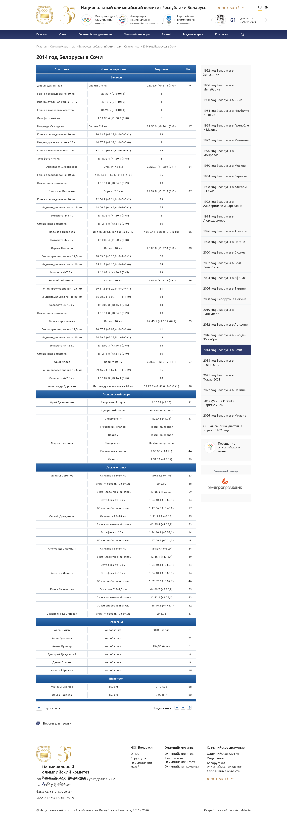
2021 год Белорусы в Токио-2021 (218, 377)
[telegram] (224, 7)
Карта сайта (56, 783)
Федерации (215, 758)
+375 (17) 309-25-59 (60, 798)
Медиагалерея (193, 34)
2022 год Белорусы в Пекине (224, 390)
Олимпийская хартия (223, 754)
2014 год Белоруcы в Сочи (222, 350)
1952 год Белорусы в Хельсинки (218, 72)
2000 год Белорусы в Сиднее (224, 252)
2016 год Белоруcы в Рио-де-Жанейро (224, 337)
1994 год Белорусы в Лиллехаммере (218, 218)
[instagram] (219, 7)
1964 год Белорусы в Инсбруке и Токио (226, 113)
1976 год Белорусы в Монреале (218, 153)
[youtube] (237, 7)
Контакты (221, 34)
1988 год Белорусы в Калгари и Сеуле (225, 189)
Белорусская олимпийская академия (224, 765)
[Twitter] (184, 707)
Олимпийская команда (182, 766)
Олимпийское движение (95, 34)
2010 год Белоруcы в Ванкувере (218, 312)
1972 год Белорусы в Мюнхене (226, 140)
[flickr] (242, 7)
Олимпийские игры (137, 34)
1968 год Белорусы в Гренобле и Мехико (226, 127)
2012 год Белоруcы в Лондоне (225, 324)
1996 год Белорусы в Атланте (225, 231)
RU (260, 7)
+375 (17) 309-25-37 (58, 792)
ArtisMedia (243, 810)
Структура (138, 758)
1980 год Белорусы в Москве (224, 166)
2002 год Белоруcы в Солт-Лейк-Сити (222, 265)
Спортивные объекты (223, 771)
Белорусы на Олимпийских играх (180, 760)
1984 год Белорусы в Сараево (225, 176)
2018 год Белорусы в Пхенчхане (218, 362)
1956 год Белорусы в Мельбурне (218, 87)
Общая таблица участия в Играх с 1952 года (222, 428)
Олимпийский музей (141, 765)
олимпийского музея (229, 447)
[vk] (232, 7)
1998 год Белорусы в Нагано (224, 242)
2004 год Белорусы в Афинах (224, 278)
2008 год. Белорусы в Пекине (224, 299)
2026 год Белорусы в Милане (224, 415)
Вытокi (166, 34)
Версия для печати (57, 723)
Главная (41, 34)
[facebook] (227, 7)
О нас (63, 34)
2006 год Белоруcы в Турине (224, 288)
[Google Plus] (190, 707)
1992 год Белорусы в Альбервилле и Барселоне (222, 204)
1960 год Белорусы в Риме (222, 100)
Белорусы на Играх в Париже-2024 (219, 403)
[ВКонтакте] (177, 707)
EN (266, 7)
